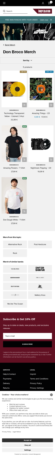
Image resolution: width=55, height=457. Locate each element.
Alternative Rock (15, 244)
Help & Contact (9, 374)
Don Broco (14, 110)
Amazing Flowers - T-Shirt (14, 168)
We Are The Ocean (15, 304)
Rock (15, 253)
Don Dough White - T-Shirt (14, 220)
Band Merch (10, 45)
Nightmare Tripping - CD (41, 168)
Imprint (33, 374)
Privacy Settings (37, 388)
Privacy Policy (36, 383)
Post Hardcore (40, 244)
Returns (6, 388)
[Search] (20, 11)
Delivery (6, 383)
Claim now (44, 20)
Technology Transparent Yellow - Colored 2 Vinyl (14, 114)
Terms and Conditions (39, 379)
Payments (7, 379)
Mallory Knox (40, 295)
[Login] (43, 3)
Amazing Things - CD (41, 113)
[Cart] (49, 3)
